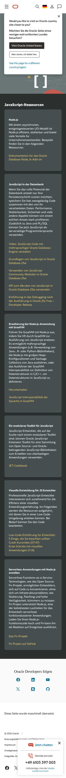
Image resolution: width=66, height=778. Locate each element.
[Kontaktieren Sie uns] (59, 6)
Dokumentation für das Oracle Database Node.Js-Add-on (28, 157)
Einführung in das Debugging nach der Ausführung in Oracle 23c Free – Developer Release (31, 300)
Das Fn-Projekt (18, 636)
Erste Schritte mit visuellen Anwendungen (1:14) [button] (26, 548)
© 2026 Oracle (11, 733)
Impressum (10, 744)
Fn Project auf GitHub (22, 643)
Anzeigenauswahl (13, 750)
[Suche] (37, 6)
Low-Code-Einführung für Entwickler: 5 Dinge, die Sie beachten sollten (32, 537)
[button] (6, 6)
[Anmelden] (52, 6)
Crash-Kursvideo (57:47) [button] (24, 542)
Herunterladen (18, 389)
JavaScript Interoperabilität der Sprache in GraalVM (28, 399)
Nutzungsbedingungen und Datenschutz (24, 739)
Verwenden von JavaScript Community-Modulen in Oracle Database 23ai (28, 274)
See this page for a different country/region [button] (24, 65)
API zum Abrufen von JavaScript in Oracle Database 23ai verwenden (31, 287)
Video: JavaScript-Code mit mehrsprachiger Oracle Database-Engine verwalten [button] (30, 247)
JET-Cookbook (18, 465)
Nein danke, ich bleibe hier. (24, 54)
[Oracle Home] (15, 6)
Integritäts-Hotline (13, 756)
